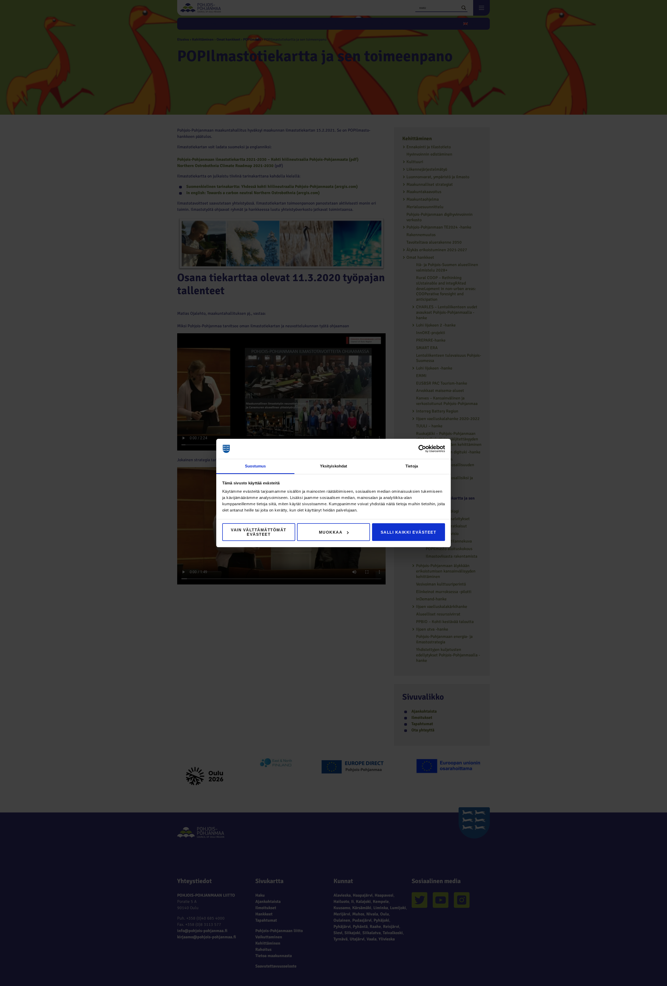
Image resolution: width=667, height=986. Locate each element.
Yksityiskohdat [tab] (333, 466)
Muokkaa (331, 532)
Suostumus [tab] (255, 466)
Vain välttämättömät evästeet (258, 532)
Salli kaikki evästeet (408, 532)
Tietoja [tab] (411, 466)
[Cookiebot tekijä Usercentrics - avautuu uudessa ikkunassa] (422, 449)
